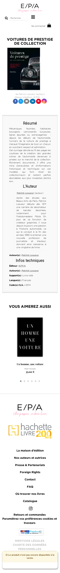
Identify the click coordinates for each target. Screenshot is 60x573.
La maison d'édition (30, 450)
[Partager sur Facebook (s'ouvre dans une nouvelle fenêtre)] (15, 101)
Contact (30, 479)
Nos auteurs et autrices (30, 458)
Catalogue (30, 501)
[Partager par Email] (26, 101)
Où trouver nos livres (30, 494)
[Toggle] (33, 17)
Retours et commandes (30, 515)
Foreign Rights (30, 472)
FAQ (30, 487)
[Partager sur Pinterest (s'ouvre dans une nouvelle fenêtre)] (38, 101)
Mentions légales (29, 541)
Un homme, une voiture (30, 364)
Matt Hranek (30, 369)
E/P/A (37, 97)
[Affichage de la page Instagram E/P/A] (30, 509)
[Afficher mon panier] (49, 26)
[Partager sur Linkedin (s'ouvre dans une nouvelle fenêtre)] (33, 101)
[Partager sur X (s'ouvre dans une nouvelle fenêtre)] (20, 101)
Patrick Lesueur (27, 94)
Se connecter (38, 26)
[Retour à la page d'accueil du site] (30, 8)
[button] (23, 68)
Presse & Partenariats (30, 465)
